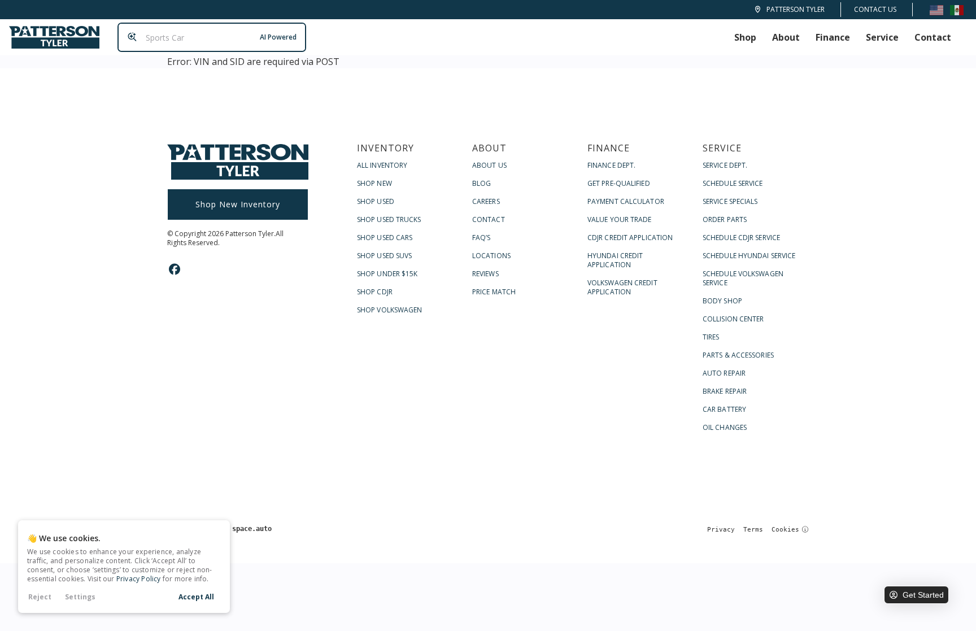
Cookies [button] (785, 529)
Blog (481, 183)
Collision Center (733, 319)
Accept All (196, 597)
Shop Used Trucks (389, 219)
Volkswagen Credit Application (622, 287)
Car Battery (724, 409)
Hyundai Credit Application (615, 260)
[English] (936, 9)
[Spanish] (957, 9)
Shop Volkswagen (389, 310)
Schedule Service (733, 183)
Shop (745, 37)
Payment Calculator (625, 201)
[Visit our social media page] (174, 269)
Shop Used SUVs (384, 255)
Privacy (721, 529)
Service (882, 37)
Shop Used (375, 201)
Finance (833, 37)
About (786, 37)
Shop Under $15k (387, 273)
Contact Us (875, 9)
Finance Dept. (611, 165)
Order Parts (725, 219)
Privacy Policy (138, 579)
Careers (486, 201)
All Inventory (382, 165)
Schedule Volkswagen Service (743, 278)
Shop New (374, 183)
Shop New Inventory (237, 204)
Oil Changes (725, 427)
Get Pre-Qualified (618, 183)
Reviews (485, 273)
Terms (753, 529)
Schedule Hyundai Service (749, 255)
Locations (491, 255)
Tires (711, 337)
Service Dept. (725, 165)
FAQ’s (481, 237)
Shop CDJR (375, 292)
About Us (489, 165)
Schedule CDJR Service (741, 237)
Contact (932, 37)
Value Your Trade (619, 219)
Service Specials (730, 201)
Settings (80, 597)
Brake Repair (725, 391)
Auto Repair (724, 373)
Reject (39, 597)
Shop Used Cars (384, 237)
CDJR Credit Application (630, 237)
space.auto (252, 529)
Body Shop (722, 301)
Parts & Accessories (738, 355)
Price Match (494, 292)
